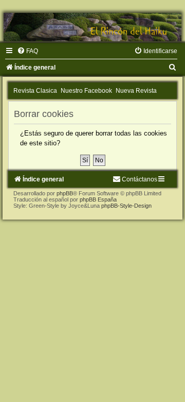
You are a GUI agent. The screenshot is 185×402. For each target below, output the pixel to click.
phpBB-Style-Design (126, 206)
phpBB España (98, 199)
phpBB (65, 193)
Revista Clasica (35, 90)
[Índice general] (92, 27)
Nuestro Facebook (86, 90)
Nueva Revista (136, 90)
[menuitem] (27, 51)
